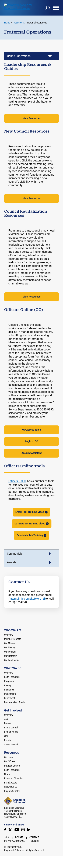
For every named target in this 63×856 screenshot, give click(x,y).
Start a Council (11, 744)
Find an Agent (11, 731)
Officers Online (17, 481)
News (7, 774)
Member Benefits (12, 639)
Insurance (9, 689)
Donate (7, 723)
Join (6, 719)
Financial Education (13, 778)
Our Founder (10, 651)
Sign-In (35, 840)
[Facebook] (5, 829)
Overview (8, 634)
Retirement (9, 698)
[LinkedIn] (28, 829)
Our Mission (10, 643)
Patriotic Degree (12, 765)
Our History (9, 647)
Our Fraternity (10, 655)
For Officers (9, 761)
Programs (9, 681)
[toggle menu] (56, 8)
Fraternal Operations (37, 22)
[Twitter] (10, 829)
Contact (34, 837)
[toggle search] (48, 8)
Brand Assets (10, 782)
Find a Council (11, 727)
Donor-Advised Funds (14, 702)
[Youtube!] (17, 829)
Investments (10, 693)
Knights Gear (10, 791)
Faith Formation (12, 676)
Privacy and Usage (14, 840)
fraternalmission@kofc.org (24, 598)
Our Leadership (11, 660)
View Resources (31, 118)
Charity (7, 685)
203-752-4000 (11, 817)
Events (7, 740)
